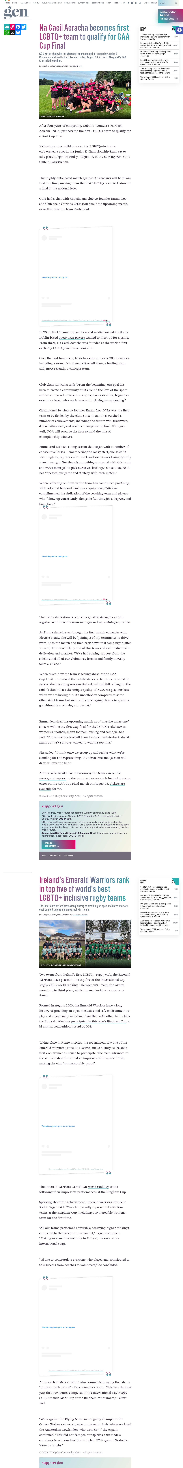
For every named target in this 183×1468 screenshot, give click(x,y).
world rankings (98, 1187)
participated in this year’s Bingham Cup (98, 1021)
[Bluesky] (18, 32)
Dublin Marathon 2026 (52, 3)
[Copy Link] (12, 27)
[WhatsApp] (7, 32)
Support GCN (83, 3)
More (116, 3)
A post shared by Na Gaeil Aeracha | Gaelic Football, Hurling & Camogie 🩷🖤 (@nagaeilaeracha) (83, 320)
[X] (12, 32)
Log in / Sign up (150, 3)
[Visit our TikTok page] (128, 3)
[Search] (176, 3)
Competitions (98, 3)
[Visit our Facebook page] (136, 3)
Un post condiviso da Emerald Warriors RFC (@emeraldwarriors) (75, 1169)
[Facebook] (18, 27)
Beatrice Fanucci (80, 915)
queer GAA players (72, 337)
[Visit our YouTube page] (140, 3)
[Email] (7, 27)
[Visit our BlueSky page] (132, 3)
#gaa (44, 855)
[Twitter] (23, 27)
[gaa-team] (85, 95)
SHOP (109, 3)
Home (7, 3)
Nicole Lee (77, 66)
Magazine (25, 3)
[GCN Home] (16, 13)
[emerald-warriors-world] (85, 944)
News (14, 3)
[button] (179, 30)
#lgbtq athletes (55, 855)
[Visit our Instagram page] (124, 3)
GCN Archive (69, 3)
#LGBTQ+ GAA (68, 855)
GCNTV (36, 3)
